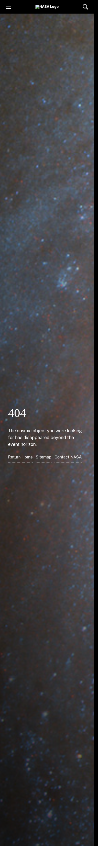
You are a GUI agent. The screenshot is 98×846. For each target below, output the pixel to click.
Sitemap (44, 457)
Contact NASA (68, 457)
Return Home (20, 457)
